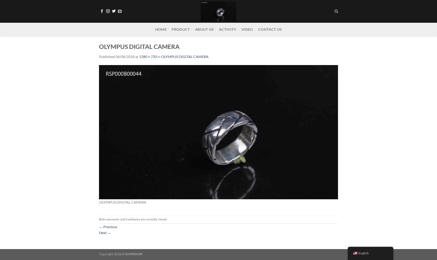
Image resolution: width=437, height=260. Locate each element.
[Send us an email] (120, 11)
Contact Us (270, 29)
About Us (204, 29)
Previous (108, 227)
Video (247, 29)
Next (105, 232)
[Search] (336, 11)
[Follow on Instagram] (108, 11)
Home (161, 29)
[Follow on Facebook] (102, 11)
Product (181, 29)
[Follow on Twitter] (114, 11)
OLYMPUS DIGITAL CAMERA (184, 56)
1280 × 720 (148, 56)
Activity (227, 29)
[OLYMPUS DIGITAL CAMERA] (218, 131)
